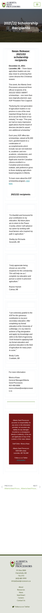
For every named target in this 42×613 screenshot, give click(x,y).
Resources (21, 590)
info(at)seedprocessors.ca (21, 581)
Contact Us (21, 600)
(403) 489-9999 (21, 578)
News (21, 592)
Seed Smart (21, 595)
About (21, 587)
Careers (21, 598)
